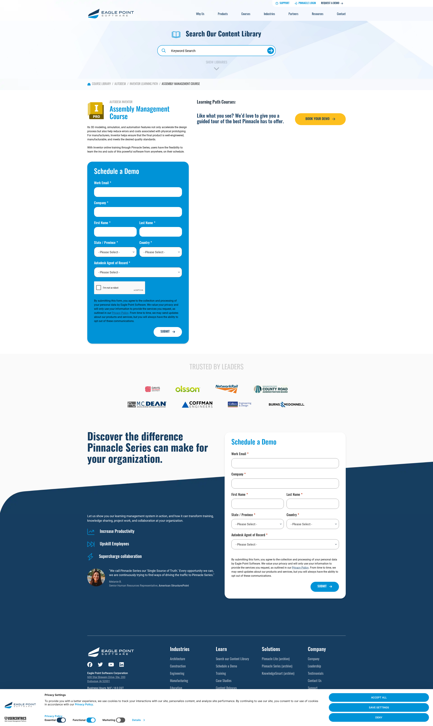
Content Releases (226, 688)
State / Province (105, 243)
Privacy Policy (120, 313)
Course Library (101, 84)
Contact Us (314, 681)
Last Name (146, 223)
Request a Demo (330, 3)
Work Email (101, 183)
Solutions (271, 649)
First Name (101, 223)
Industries (269, 14)
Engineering (177, 674)
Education (176, 688)
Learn (221, 649)
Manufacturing (179, 681)
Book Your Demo (317, 119)
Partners (293, 14)
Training (221, 674)
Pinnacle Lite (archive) (276, 659)
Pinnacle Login (307, 3)
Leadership (314, 666)
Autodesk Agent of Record (111, 263)
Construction (178, 666)
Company (100, 203)
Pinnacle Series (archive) (277, 666)
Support (284, 3)
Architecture (177, 659)
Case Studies (223, 681)
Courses (245, 14)
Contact (341, 14)
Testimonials (315, 674)
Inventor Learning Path (144, 84)
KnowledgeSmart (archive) (278, 674)
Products (223, 14)
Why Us (200, 14)
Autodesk (120, 84)
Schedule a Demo (226, 666)
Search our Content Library (232, 659)
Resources (317, 14)
